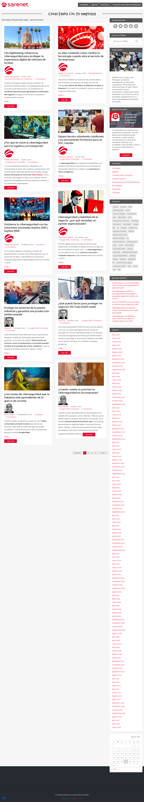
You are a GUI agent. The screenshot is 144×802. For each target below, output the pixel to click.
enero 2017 (116, 699)
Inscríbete (126, 155)
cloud (128, 210)
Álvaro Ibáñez (10, 414)
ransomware (129, 245)
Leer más (10, 106)
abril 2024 (116, 418)
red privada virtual (119, 249)
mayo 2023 (116, 449)
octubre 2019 (117, 585)
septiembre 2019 (118, 588)
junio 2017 (116, 682)
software (132, 256)
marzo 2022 (116, 491)
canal (130, 207)
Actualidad (83, 5)
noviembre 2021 (118, 505)
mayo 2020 (116, 561)
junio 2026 (116, 338)
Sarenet (79, 798)
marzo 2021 (116, 529)
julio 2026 (116, 335)
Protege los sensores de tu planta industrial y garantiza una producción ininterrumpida (26, 311)
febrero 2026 (117, 352)
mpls (114, 245)
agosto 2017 (117, 675)
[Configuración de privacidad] (4, 798)
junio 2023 (116, 446)
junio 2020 (116, 557)
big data (123, 207)
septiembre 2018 (118, 630)
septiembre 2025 (118, 370)
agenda (115, 207)
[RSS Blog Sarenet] (136, 28)
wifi (119, 270)
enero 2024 (116, 425)
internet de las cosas (120, 235)
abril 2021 (115, 526)
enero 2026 (116, 356)
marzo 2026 (117, 349)
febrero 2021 (117, 533)
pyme (121, 245)
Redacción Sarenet (12, 77)
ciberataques (37, 175)
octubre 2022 (117, 470)
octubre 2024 (117, 401)
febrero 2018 (117, 654)
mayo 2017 (116, 686)
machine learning (119, 242)
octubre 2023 (117, 436)
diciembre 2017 (118, 661)
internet (131, 231)
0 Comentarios (40, 79)
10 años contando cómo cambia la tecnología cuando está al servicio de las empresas (81, 56)
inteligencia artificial (119, 231)
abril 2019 (116, 606)
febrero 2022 (117, 495)
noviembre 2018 (118, 623)
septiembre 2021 (118, 512)
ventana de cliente (119, 266)
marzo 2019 (116, 609)
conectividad (131, 214)
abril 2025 (116, 383)
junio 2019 (116, 599)
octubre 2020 (117, 547)
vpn (114, 270)
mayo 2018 (116, 644)
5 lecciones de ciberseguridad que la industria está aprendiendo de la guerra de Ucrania (26, 397)
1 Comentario (10, 331)
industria (124, 228)
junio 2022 (116, 481)
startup (115, 259)
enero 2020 (116, 574)
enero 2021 (116, 536)
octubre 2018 (117, 627)
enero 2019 (116, 616)
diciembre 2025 (118, 359)
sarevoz (130, 249)
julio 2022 (115, 477)
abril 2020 (116, 564)
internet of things (118, 238)
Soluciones (105, 5)
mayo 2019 (116, 602)
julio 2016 (115, 720)
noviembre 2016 (118, 706)
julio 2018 (115, 637)
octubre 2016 (117, 710)
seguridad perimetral (120, 256)
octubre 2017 (117, 668)
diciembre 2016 (118, 703)
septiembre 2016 (118, 713)
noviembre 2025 (118, 363)
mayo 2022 (116, 484)
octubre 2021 (117, 508)
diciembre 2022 (118, 463)
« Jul (114, 769)
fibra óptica (127, 224)
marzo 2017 (116, 692)
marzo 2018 (116, 651)
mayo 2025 (116, 380)
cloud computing (119, 214)
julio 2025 (115, 373)
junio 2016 (116, 724)
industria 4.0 (133, 228)
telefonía (123, 259)
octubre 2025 (117, 366)
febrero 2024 (117, 422)
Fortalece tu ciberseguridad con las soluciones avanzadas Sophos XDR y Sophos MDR (26, 227)
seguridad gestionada (129, 252)
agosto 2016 (117, 717)
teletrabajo (131, 259)
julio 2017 (115, 679)
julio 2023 (115, 443)
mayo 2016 (116, 727)
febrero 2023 (117, 460)
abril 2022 (116, 488)
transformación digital (124, 263)
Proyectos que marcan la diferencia (127, 5)
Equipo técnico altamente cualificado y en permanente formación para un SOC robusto (81, 140)
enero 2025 (116, 394)
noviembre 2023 (118, 432)
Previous (77, 453)
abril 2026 (116, 345)
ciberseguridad (118, 210)
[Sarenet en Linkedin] (126, 28)
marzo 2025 (116, 387)
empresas (134, 221)
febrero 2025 (117, 390)
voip (129, 266)
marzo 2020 (117, 567)
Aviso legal (58, 795)
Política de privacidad (69, 795)
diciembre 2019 (118, 578)
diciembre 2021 (118, 502)
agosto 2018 (117, 633)
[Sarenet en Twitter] (120, 28)
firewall (135, 224)
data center (122, 217)
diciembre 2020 (118, 540)
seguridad (116, 252)
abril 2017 (115, 689)
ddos (130, 217)
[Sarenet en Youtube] (131, 28)
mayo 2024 (116, 415)
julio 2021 (115, 515)
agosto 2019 (117, 592)
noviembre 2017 (118, 665)
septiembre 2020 (118, 550)
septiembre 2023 (118, 439)
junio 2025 (116, 377)
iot (127, 238)
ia (117, 228)
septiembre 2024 (118, 404)
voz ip (135, 266)
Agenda (94, 5)
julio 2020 (116, 554)
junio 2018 (116, 640)
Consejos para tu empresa (15, 162)
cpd (114, 217)
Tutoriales (116, 193)
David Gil (8, 328)
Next (102, 453)
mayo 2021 (116, 522)
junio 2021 (116, 519)
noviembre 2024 (118, 397)
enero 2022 (116, 498)
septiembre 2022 (118, 474)
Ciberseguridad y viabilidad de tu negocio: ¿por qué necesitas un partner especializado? (78, 220)
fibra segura (117, 224)
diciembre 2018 (118, 620)
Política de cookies (83, 795)
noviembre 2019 (118, 581)
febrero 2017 (117, 696)
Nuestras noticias (95, 73)
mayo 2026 (116, 342)
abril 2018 (116, 647)
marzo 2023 (116, 456)
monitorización (132, 242)
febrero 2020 (117, 571)
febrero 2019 (117, 613)
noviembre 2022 (118, 467)
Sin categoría (117, 186)
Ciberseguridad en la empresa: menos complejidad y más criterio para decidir (125, 310)
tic (114, 263)
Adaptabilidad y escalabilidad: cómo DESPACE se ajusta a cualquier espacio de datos (123, 318)
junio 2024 (116, 411)
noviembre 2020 (118, 543)
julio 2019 (115, 595)
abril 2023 (116, 453)
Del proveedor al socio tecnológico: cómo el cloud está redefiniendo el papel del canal (126, 285)
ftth (114, 228)
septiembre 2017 (118, 672)
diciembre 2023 (118, 429)
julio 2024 (116, 408)
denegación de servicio (121, 221)
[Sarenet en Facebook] (115, 28)
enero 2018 (116, 658)
